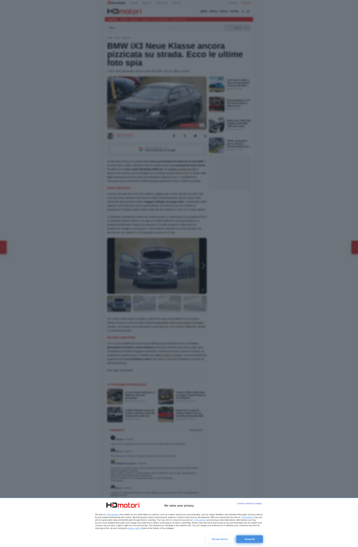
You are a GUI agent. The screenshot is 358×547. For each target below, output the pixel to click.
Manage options (220, 539)
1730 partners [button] (112, 514)
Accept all (250, 539)
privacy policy (134, 528)
